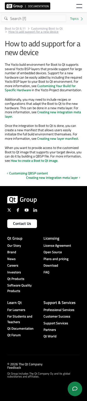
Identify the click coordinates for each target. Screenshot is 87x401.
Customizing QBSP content (28, 173)
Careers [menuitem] (12, 265)
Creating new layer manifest (57, 138)
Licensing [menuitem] (51, 238)
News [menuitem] (11, 258)
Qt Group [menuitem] (14, 238)
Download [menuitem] (51, 265)
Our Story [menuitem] (14, 245)
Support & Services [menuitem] (60, 302)
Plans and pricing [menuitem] (56, 258)
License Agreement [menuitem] (57, 245)
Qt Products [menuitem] (15, 278)
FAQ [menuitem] (46, 272)
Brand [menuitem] (11, 251)
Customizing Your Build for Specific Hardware (40, 88)
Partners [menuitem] (50, 329)
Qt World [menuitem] (50, 336)
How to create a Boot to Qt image (34, 160)
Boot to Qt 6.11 (15, 28)
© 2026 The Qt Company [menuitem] (25, 364)
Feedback (14, 367)
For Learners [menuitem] (16, 309)
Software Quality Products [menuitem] (19, 288)
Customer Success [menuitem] (57, 316)
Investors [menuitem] (14, 272)
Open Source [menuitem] (53, 251)
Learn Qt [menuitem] (14, 302)
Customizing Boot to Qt (47, 28)
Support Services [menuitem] (56, 323)
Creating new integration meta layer (43, 114)
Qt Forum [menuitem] (14, 334)
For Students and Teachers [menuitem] (19, 319)
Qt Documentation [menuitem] (20, 328)
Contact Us (22, 223)
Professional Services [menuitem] (59, 309)
